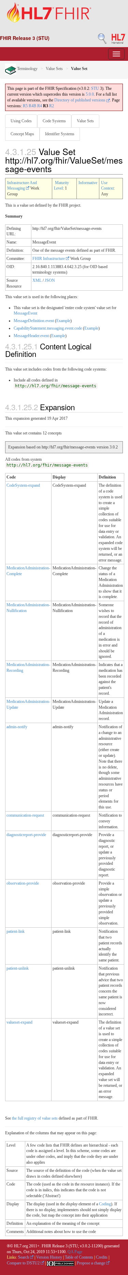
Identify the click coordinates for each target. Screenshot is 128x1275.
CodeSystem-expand (23, 485)
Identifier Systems (59, 133)
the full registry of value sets (35, 1118)
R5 (25, 105)
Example (63, 320)
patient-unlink (17, 968)
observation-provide (22, 883)
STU (95, 88)
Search (24, 1257)
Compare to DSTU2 (24, 1263)
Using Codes (21, 121)
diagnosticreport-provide (26, 834)
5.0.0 (90, 94)
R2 (51, 105)
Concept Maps (22, 133)
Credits (102, 1257)
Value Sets (54, 68)
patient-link (15, 931)
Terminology (27, 68)
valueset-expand (19, 1022)
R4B (32, 105)
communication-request (25, 815)
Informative (88, 182)
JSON (50, 280)
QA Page (75, 1251)
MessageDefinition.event (34, 320)
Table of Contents (79, 1257)
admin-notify (16, 726)
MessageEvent (25, 313)
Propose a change (91, 1263)
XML (37, 280)
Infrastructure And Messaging (22, 185)
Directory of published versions (80, 100)
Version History (49, 1257)
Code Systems (54, 121)
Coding (105, 1204)
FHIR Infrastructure (49, 258)
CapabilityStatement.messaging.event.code (48, 328)
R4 (39, 105)
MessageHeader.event (31, 335)
